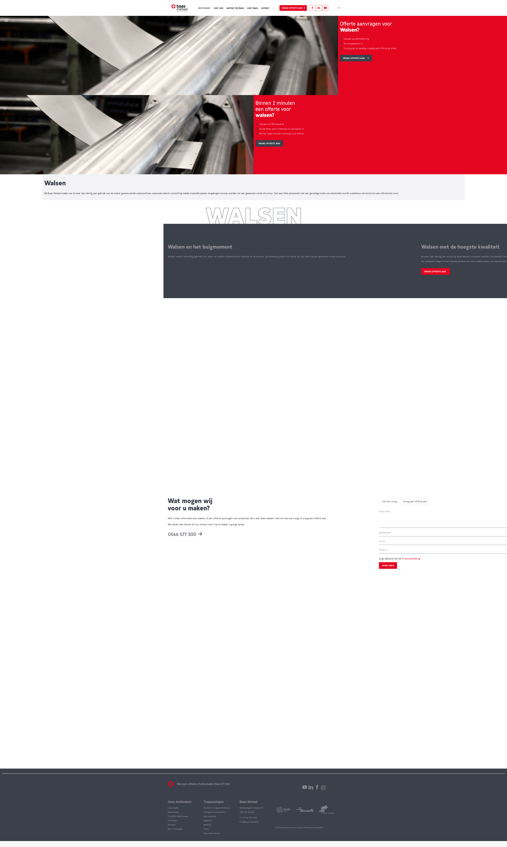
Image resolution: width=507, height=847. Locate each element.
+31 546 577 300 (249, 817)
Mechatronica (210, 816)
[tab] (389, 501)
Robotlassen (173, 811)
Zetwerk (172, 824)
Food (206, 828)
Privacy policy (297, 827)
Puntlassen (173, 820)
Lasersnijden (173, 807)
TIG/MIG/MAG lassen (178, 816)
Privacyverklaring (411, 558)
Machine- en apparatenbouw (216, 807)
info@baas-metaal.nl (249, 821)
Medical (207, 824)
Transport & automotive (215, 811)
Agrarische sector (212, 833)
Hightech (208, 820)
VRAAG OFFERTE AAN (292, 7)
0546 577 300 (222, 784)
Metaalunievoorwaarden (313, 827)
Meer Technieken (175, 828)
